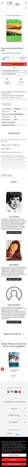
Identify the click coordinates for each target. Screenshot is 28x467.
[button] (14, 74)
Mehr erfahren (14, 232)
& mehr (17, 53)
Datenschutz (17, 452)
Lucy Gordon (7, 53)
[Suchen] (25, 8)
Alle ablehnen (14, 459)
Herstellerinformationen (8, 125)
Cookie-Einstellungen (14, 455)
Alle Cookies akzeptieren (14, 464)
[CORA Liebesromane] (9, 4)
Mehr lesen (7, 175)
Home (3, 15)
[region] (14, 452)
